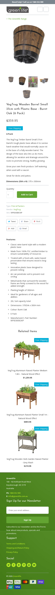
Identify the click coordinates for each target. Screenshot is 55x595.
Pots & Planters (18, 206)
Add (12, 228)
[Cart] (46, 9)
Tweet (13, 221)
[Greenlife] (17, 10)
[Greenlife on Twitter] (8, 565)
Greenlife (17, 576)
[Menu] (40, 9)
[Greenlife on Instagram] (29, 565)
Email (24, 228)
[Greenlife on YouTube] (19, 565)
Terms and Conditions (15, 543)
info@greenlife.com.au (18, 496)
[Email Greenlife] (34, 565)
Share (26, 221)
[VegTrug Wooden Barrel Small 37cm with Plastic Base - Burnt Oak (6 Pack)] (27, 44)
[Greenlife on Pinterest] (24, 565)
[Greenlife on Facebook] (13, 565)
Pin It (38, 221)
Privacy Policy (12, 552)
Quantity (10, 188)
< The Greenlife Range (16, 18)
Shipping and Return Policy (17, 548)
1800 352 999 (15, 493)
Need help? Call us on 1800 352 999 (27, 2)
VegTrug (17, 209)
